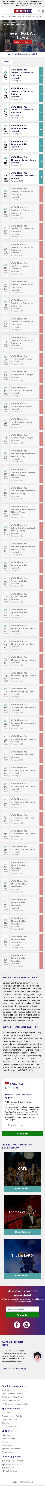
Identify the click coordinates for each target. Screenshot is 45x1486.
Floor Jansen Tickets (10, 1426)
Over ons (5, 1442)
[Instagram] (26, 1325)
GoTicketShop (11, 1471)
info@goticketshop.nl (14, 1461)
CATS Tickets (7, 1413)
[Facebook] (17, 1325)
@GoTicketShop (12, 1468)
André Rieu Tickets (9, 1390)
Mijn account (7, 1435)
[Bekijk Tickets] (41, 75)
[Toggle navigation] (6, 11)
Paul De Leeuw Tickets (10, 1401)
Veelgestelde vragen (14, 1464)
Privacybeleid (7, 1452)
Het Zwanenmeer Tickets (12, 1394)
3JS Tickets (6, 1423)
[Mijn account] (42, 11)
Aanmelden (22, 1134)
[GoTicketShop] (22, 11)
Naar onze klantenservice (13, 1369)
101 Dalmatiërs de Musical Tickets (15, 1404)
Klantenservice (7, 1445)
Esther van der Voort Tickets (13, 1397)
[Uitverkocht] (41, 194)
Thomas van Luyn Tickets (12, 1416)
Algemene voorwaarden (11, 1449)
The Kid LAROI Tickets (10, 1420)
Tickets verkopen (8, 1439)
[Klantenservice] (38, 11)
